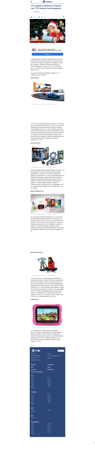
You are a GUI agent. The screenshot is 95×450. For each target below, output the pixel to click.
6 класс (49, 427)
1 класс (32, 377)
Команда (49, 353)
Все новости (51, 369)
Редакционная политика (36, 359)
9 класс (32, 386)
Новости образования (36, 371)
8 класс (49, 384)
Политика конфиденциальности (54, 355)
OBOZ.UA (33, 364)
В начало (60, 350)
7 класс (32, 384)
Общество (33, 369)
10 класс (49, 386)
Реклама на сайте (34, 357)
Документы (50, 357)
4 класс (32, 409)
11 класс (32, 388)
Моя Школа (36, 11)
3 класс (32, 425)
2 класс (49, 377)
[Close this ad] (94, 442)
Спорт (49, 367)
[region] (47, 113)
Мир (32, 367)
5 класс (32, 427)
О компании (33, 353)
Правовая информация (35, 355)
